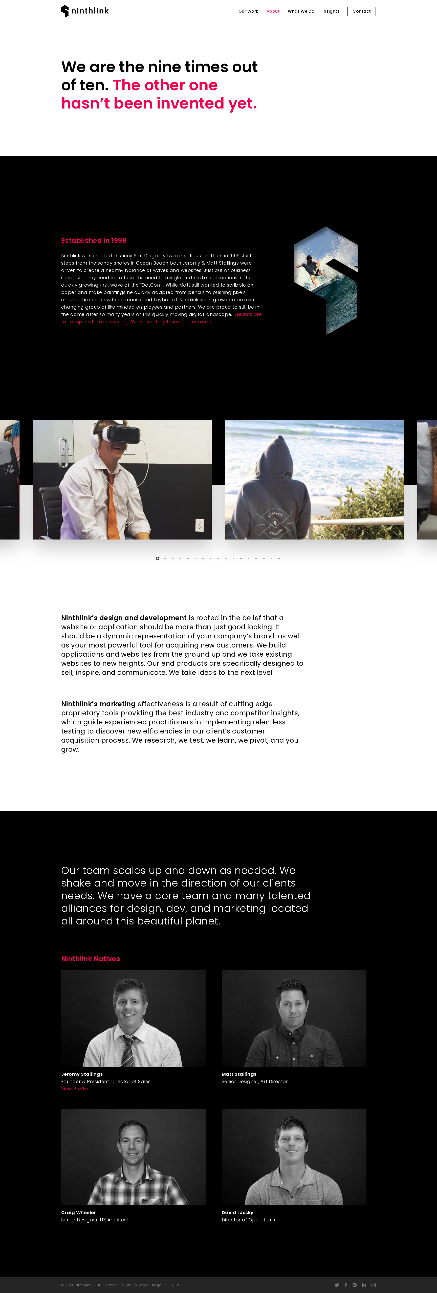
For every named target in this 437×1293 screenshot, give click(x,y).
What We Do (301, 11)
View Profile (74, 1089)
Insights (331, 11)
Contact (362, 11)
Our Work (248, 11)
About (273, 11)
